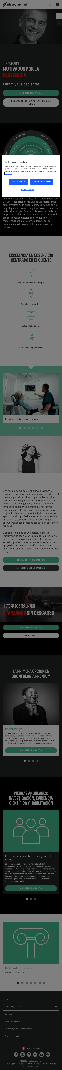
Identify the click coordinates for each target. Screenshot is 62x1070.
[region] (31, 176)
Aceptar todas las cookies (41, 181)
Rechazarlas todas (19, 181)
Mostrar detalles (27, 190)
